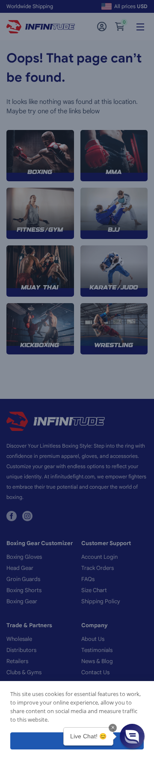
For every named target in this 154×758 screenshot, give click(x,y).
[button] (132, 736)
